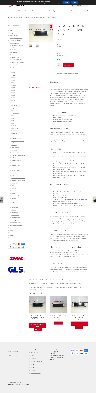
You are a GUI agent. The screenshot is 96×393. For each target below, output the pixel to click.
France (56, 353)
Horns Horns (14, 162)
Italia (56, 355)
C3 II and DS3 (16, 113)
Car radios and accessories (17, 62)
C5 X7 (14, 125)
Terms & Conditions (37, 11)
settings (57, 3)
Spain (56, 357)
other (12, 175)
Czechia (57, 351)
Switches (13, 210)
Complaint (33, 358)
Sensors (13, 193)
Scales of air (14, 190)
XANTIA (15, 133)
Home (9, 11)
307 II (14, 85)
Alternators (14, 52)
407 (14, 95)
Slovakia (52, 359)
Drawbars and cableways (16, 40)
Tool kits (12, 235)
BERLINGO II (16, 103)
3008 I (14, 77)
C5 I (14, 120)
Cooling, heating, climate (16, 38)
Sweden (61, 357)
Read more (37, 329)
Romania (52, 357)
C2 (13, 108)
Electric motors (15, 147)
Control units (14, 65)
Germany (61, 353)
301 (14, 80)
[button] (51, 26)
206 (14, 72)
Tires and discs (13, 232)
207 (29, 17)
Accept (66, 2)
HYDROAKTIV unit (15, 165)
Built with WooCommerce (22, 384)
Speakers (13, 198)
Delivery (27, 11)
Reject (74, 2)
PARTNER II (15, 131)
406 (14, 92)
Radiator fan (14, 183)
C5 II (14, 123)
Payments (33, 370)
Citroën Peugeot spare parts (38, 350)
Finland (52, 353)
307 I (14, 82)
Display (25, 17)
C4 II (14, 118)
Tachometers (14, 212)
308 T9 (14, 90)
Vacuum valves (15, 215)
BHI (12, 54)
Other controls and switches (18, 178)
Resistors (13, 188)
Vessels (11, 238)
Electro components (18, 17)
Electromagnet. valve (16, 150)
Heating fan (14, 157)
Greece (61, 351)
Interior (11, 230)
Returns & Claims (18, 11)
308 (14, 87)
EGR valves (13, 145)
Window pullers (15, 220)
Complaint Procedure (36, 361)
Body (11, 30)
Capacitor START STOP (16, 59)
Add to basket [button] (58, 323)
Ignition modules (15, 168)
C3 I (14, 110)
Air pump (13, 49)
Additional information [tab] (35, 87)
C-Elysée (15, 105)
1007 (14, 70)
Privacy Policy (34, 352)
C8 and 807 (15, 128)
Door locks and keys (16, 138)
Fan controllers (15, 152)
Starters (13, 205)
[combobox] (79, 5)
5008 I (14, 97)
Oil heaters (14, 173)
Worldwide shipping (50, 11)
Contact (33, 364)
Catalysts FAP (13, 33)
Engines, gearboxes (14, 227)
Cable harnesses (15, 57)
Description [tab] (32, 83)
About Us (33, 355)
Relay (12, 185)
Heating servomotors (16, 160)
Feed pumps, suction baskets (18, 155)
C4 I (14, 115)
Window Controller (15, 217)
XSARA (14, 136)
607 (14, 100)
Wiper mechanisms (15, 222)
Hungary (52, 355)
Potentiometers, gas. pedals (18, 180)
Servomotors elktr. (15, 195)
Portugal (60, 355)
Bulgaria (52, 351)
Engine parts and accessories (17, 225)
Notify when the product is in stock (37, 325)
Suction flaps (14, 207)
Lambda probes (15, 170)
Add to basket (68, 65)
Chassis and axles (14, 35)
